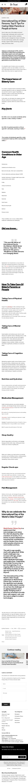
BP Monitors (17, 718)
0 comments (23, 628)
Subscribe (22, 757)
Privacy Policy (5, 679)
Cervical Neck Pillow (13, 776)
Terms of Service (14, 679)
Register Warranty (6, 725)
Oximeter (4, 422)
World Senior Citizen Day (12, 528)
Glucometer (17, 722)
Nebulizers (17, 720)
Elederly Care (5, 17)
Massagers (17, 714)
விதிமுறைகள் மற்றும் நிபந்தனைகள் (6, 715)
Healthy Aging (8, 632)
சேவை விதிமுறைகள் (6, 717)
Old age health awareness (11, 637)
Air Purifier (9, 781)
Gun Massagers (14, 778)
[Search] (5, 4)
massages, (11, 498)
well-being (9, 306)
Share (3, 641)
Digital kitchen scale (19, 775)
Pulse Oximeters (22, 779)
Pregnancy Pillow (14, 779)
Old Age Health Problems (10, 639)
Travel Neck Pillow (6, 778)
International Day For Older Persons (13, 635)
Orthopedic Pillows (19, 716)
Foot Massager (5, 776)
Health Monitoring (16, 631)
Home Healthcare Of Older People (12, 634)
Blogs (3, 727)
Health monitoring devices (7, 407)
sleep (6, 441)
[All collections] (14, 775)
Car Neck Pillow (22, 776)
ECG (3, 427)
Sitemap (3, 729)
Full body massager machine (8, 775)
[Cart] (25, 4)
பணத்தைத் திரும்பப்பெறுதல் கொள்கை (7, 720)
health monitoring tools (7, 476)
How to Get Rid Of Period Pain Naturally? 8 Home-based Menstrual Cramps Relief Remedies (12, 662)
